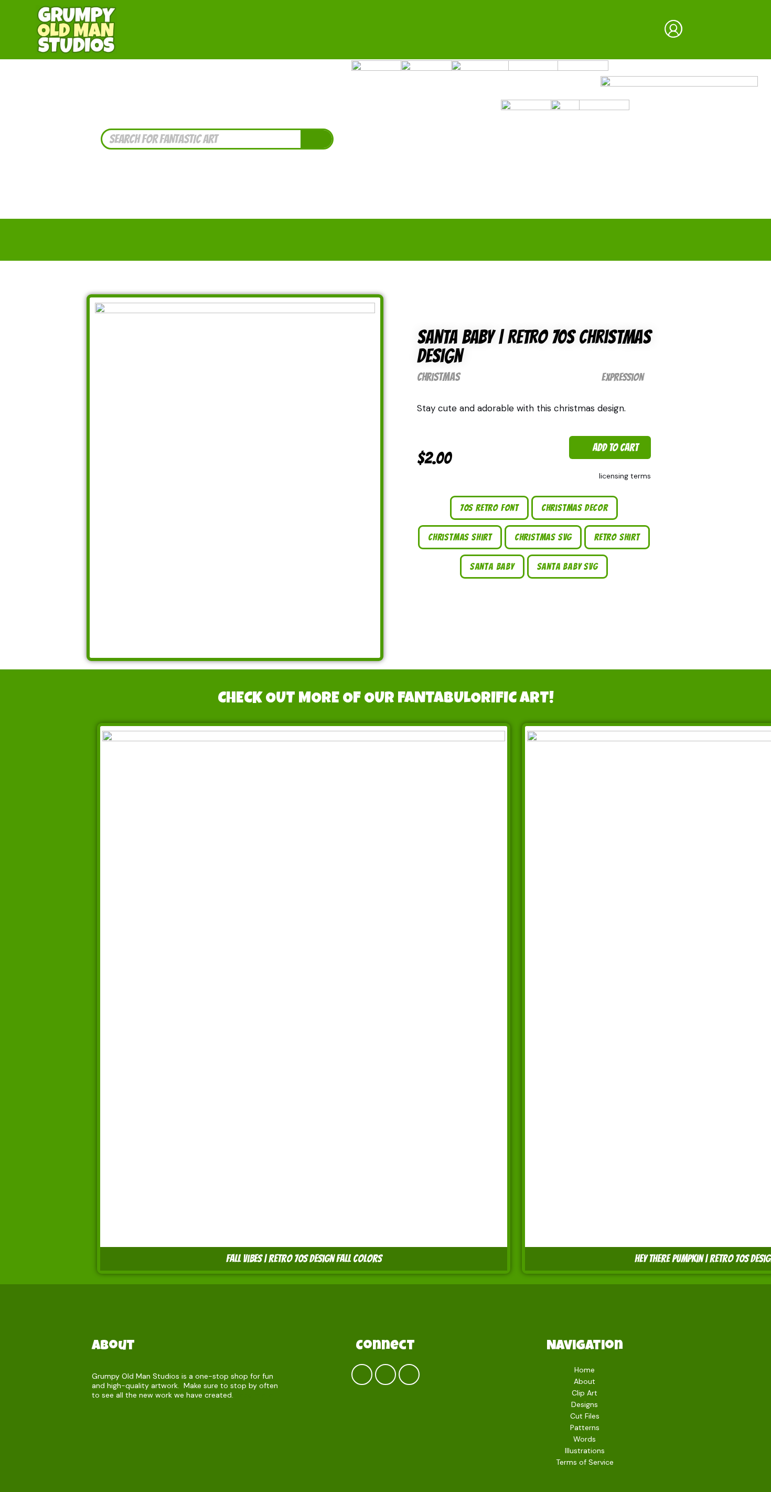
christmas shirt (460, 537)
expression (623, 377)
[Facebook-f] (361, 1374)
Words (584, 1439)
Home (584, 1369)
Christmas (438, 377)
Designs (584, 1404)
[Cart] (715, 30)
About (113, 1347)
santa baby (492, 566)
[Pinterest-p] (385, 1374)
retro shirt (617, 537)
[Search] (316, 139)
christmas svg (543, 537)
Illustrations (585, 1450)
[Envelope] (409, 1374)
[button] (610, 447)
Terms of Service (585, 1462)
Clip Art (584, 1393)
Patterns (584, 1427)
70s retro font (489, 508)
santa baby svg (567, 566)
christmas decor (574, 508)
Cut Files (584, 1416)
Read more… (256, 1395)
